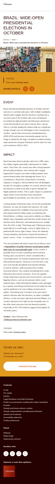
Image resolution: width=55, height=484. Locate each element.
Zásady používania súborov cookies (17, 408)
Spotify (18, 453)
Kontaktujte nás (27, 366)
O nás (5, 390)
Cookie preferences (11, 420)
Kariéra (6, 396)
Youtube (12, 453)
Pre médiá (7, 393)
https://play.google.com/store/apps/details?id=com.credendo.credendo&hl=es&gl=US (25, 474)
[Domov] (7, 5)
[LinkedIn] (31, 88)
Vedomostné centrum (12, 439)
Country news (22, 82)
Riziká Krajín (8, 436)
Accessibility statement (12, 417)
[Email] (25, 88)
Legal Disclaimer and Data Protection (18, 399)
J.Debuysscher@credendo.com (17, 320)
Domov (6, 40)
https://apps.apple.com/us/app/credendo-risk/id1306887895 (24, 468)
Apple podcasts (25, 453)
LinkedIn (6, 453)
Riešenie (6, 433)
